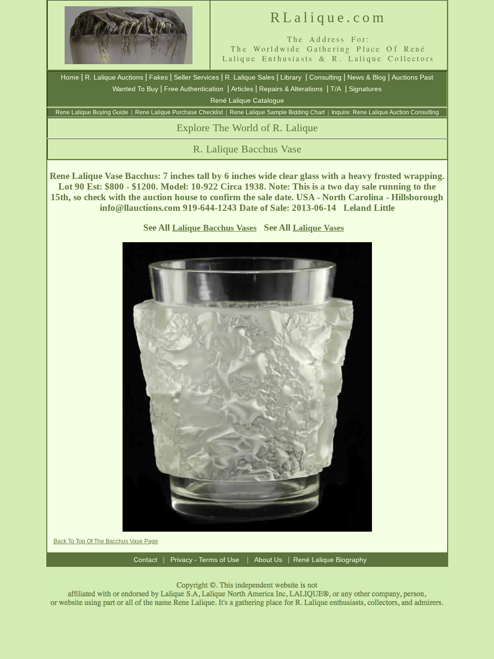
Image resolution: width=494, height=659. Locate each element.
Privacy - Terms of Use (204, 559)
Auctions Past (412, 77)
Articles (242, 89)
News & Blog (366, 77)
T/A (335, 89)
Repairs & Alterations (291, 89)
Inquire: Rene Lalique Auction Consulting (385, 112)
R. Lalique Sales (249, 77)
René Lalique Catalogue (247, 100)
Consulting (325, 77)
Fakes (158, 77)
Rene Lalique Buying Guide (91, 112)
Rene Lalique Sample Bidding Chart (277, 112)
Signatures (365, 89)
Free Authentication (193, 89)
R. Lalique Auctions (114, 77)
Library (291, 77)
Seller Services (196, 77)
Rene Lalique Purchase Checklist (179, 112)
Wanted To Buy (135, 89)
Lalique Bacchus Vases (214, 228)
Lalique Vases (318, 228)
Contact (145, 559)
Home (70, 77)
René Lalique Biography (330, 559)
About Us (268, 559)
